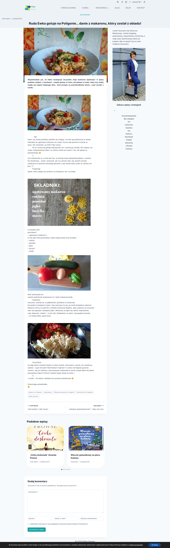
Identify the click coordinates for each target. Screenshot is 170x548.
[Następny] (101, 447)
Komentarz (33, 492)
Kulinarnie (129, 143)
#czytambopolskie (129, 116)
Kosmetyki (129, 137)
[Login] (144, 2)
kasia (76, 462)
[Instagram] (126, 2)
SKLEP (128, 8)
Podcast (129, 149)
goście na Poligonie (35, 392)
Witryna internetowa (89, 518)
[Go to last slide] (30, 447)
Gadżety (129, 128)
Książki (129, 140)
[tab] (61, 469)
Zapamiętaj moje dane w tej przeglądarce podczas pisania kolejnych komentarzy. (59, 524)
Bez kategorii (85, 15)
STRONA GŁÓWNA (68, 8)
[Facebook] (122, 2)
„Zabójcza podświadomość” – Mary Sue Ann (86, 407)
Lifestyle (129, 146)
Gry (129, 131)
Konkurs (129, 134)
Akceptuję (154, 545)
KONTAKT (141, 8)
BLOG (117, 8)
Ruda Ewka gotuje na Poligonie (64, 392)
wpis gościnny (33, 396)
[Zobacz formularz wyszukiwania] (118, 2)
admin (8, 18)
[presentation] (45, 438)
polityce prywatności (136, 545)
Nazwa (32, 518)
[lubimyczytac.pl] (130, 2)
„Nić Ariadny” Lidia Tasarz (38, 407)
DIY (129, 122)
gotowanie (48, 392)
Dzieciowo (129, 125)
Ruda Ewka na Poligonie (85, 392)
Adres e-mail (60, 518)
